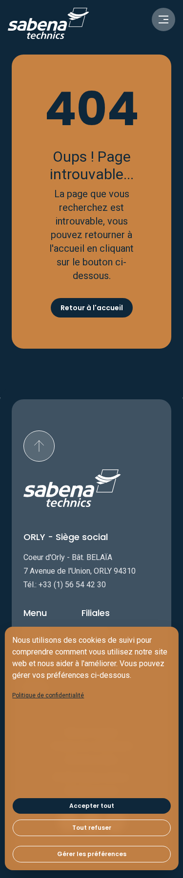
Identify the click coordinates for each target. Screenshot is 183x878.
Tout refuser (91, 827)
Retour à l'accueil (92, 308)
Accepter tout (91, 806)
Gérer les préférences (91, 854)
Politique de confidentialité (48, 695)
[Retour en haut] (39, 446)
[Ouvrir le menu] (163, 19)
